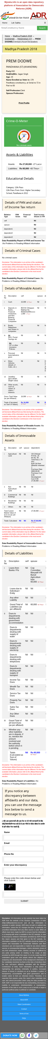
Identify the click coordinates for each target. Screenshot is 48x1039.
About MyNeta (24, 995)
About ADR (24, 1000)
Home (4, 23)
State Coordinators (24, 1004)
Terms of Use (24, 1014)
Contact (24, 1009)
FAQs (24, 1018)
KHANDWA (9, 39)
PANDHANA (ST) (24, 39)
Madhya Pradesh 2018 (22, 36)
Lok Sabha (15, 23)
